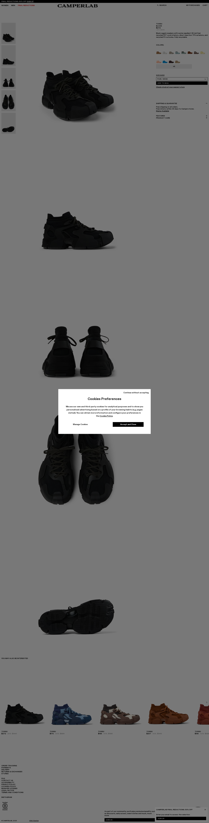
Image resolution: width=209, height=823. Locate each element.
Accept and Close (128, 424)
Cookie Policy (106, 416)
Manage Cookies (80, 424)
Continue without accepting (136, 392)
